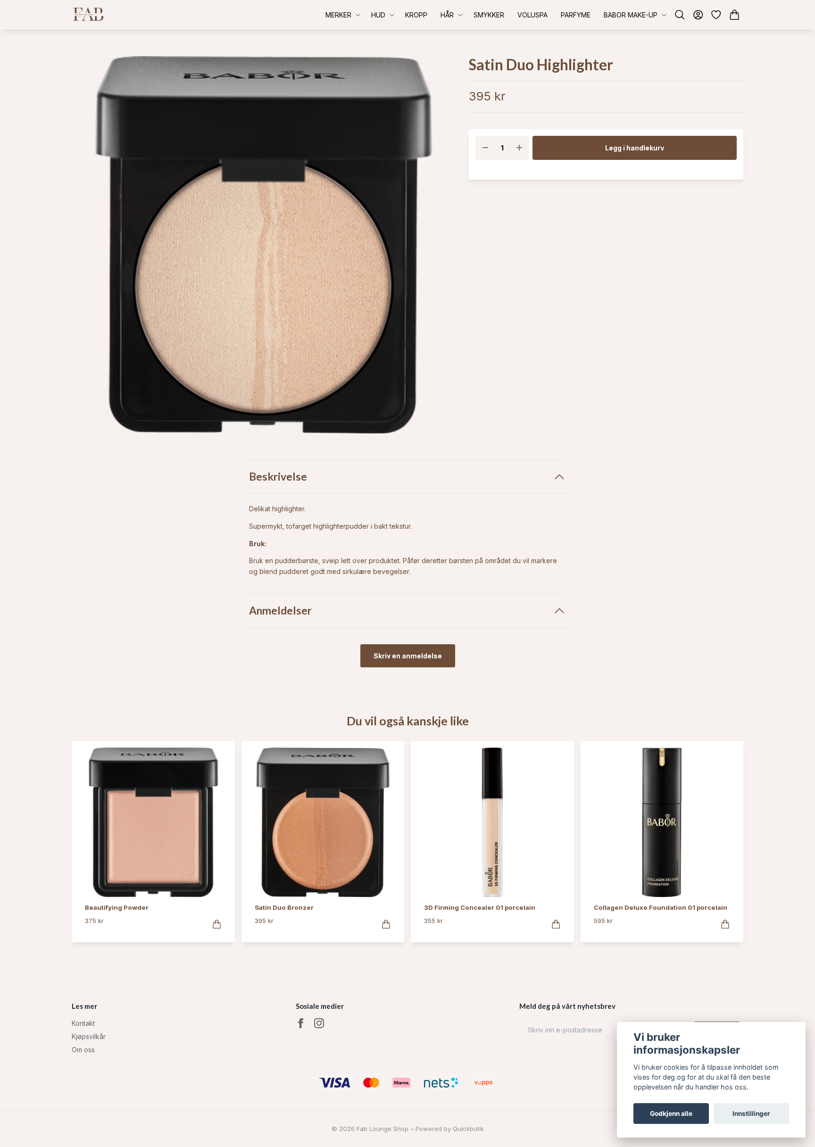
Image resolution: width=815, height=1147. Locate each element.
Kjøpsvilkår (89, 1036)
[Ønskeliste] (716, 15)
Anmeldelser (280, 610)
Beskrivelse (278, 476)
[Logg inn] (698, 15)
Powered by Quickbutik (450, 1128)
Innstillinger (751, 1113)
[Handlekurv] (734, 15)
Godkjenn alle (671, 1113)
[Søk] (680, 15)
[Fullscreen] (264, 244)
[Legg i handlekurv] (217, 924)
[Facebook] (301, 1023)
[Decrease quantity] (485, 147)
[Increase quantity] (519, 147)
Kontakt (83, 1023)
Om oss (83, 1050)
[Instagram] (319, 1023)
